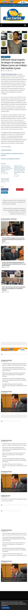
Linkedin (5, 192)
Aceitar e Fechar (6, 607)
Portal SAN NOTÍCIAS (6, 150)
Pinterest (20, 189)
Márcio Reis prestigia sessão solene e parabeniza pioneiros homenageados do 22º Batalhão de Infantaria (13, 288)
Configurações (4, 605)
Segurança (7, 57)
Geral (2, 57)
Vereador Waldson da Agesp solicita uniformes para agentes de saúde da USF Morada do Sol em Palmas (13, 239)
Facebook (5, 189)
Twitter (13, 189)
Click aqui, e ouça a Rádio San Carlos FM (10, 158)
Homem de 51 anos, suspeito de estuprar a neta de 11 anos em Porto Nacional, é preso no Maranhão (6, 168)
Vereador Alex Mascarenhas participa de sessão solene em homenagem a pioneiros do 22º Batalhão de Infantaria (14, 380)
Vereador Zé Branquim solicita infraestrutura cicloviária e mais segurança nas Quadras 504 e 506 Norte (14, 385)
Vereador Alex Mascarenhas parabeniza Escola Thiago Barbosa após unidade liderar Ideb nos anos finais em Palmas (14, 264)
